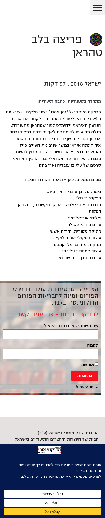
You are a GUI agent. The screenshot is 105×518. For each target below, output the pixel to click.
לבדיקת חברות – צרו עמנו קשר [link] (57, 314)
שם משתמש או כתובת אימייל (71, 326)
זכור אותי (87, 365)
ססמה (92, 345)
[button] (97, 7)
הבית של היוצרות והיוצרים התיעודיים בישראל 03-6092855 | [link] (57, 439)
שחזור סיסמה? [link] (87, 386)
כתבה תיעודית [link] (51, 101)
